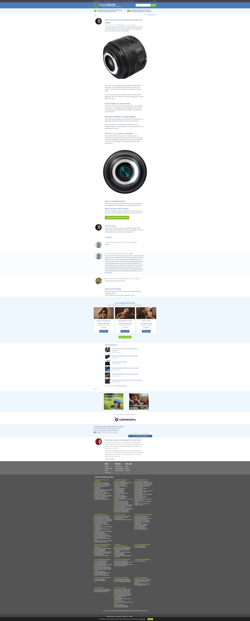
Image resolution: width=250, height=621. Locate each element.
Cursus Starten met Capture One (122, 590)
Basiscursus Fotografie (100, 494)
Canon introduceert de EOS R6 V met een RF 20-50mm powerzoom (125, 349)
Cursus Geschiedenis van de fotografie (104, 489)
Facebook (98, 432)
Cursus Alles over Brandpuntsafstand (103, 495)
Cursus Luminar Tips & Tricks (121, 517)
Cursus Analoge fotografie (141, 525)
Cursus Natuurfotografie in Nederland (103, 552)
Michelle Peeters (121, 25)
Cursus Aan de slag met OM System (123, 506)
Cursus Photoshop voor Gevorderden (103, 520)
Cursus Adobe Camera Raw (101, 522)
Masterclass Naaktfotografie (104, 320)
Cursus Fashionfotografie (120, 565)
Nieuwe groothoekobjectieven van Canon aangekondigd (125, 355)
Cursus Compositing (99, 532)
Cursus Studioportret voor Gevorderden (124, 562)
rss (127, 616)
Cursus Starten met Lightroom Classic (143, 482)
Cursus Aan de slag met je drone (122, 592)
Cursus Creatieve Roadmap (141, 519)
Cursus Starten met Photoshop (102, 517)
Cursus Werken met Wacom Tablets (123, 589)
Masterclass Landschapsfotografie (122, 547)
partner (130, 616)
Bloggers (127, 468)
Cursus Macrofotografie (100, 550)
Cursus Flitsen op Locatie (100, 565)
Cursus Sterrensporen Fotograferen (123, 552)
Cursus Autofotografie (100, 579)
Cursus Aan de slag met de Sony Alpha (124, 504)
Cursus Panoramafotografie (121, 496)
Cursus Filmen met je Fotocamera (142, 579)
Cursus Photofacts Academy (121, 605)
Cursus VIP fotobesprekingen (101, 591)
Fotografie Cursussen (98, 1)
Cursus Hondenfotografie (140, 547)
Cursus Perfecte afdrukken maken (122, 591)
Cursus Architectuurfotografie (121, 483)
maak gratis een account (129, 295)
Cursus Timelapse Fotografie (121, 503)
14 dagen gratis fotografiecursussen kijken (117, 217)
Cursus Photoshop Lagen (100, 523)
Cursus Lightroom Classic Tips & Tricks (144, 490)
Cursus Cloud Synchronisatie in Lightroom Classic (142, 504)
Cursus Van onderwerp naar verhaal (143, 518)
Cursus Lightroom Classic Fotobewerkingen (141, 492)
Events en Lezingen (119, 604)
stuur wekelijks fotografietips (140, 436)
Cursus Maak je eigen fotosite (121, 606)
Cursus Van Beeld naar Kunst (141, 517)
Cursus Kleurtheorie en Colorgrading (103, 519)
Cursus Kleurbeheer (119, 492)
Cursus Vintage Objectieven (141, 529)
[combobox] (143, 5)
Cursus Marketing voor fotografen (122, 579)
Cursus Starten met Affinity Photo (122, 595)
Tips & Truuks (108, 472)
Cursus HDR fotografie (120, 495)
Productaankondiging (152, 14)
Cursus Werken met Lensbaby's (142, 520)
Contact (127, 466)
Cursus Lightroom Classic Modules (143, 485)
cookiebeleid (142, 619)
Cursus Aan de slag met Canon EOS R (124, 508)
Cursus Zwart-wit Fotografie (141, 524)
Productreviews (118, 597)
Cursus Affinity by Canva (120, 596)
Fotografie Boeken (116, 1)
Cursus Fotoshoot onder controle (102, 566)
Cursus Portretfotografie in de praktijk (103, 564)
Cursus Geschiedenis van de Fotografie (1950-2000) (101, 497)
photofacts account (111, 616)
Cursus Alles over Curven (100, 537)
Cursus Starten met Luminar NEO (122, 516)
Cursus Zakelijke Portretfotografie (102, 572)
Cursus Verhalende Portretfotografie (103, 568)
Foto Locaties (123, 1)
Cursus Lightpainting (139, 526)
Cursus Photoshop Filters (100, 533)
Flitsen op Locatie (146, 320)
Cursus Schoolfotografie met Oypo (122, 581)
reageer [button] (134, 242)
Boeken (106, 470)
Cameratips (97, 488)
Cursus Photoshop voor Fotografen (103, 518)
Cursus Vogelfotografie (140, 546)
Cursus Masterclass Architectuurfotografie (119, 490)
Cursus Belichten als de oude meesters (124, 564)
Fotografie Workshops (107, 1)
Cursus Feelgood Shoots (100, 573)
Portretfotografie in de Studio (125, 320)
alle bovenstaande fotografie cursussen (124, 610)
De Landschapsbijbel (119, 468)
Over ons (128, 464)
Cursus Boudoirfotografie (100, 563)
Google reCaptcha (114, 432)
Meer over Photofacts (110, 458)
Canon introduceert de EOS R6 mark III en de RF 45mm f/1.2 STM (127, 380)
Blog (106, 464)
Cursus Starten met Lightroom (141, 481)
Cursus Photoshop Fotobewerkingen (103, 536)
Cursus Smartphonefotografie (121, 501)
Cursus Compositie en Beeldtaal (102, 493)
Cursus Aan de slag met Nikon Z (122, 512)
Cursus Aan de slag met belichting (102, 485)
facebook (124, 616)
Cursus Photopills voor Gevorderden (103, 590)
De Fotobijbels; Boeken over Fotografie (140, 10)
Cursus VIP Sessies (119, 601)
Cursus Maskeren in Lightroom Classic (144, 483)
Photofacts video (108, 468)
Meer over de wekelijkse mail (100, 430)
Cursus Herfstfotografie (100, 549)
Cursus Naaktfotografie (100, 571)
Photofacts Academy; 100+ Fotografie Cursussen (110, 10)
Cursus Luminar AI (119, 518)
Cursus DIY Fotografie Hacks (121, 510)
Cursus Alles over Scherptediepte (102, 484)
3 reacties (133, 25)
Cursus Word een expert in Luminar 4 (123, 519)
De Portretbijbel (118, 466)
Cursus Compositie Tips (120, 507)
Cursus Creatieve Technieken (141, 516)
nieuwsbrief (118, 616)
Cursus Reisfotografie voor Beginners (123, 482)
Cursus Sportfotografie (120, 488)
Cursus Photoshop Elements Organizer (104, 531)
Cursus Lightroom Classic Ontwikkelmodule (141, 489)
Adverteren (127, 470)
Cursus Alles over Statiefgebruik (102, 499)
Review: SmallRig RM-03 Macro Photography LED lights (125, 374)
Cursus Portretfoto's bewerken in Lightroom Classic (142, 487)
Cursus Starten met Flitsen (101, 562)
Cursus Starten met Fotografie (101, 482)
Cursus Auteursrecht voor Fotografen (123, 594)
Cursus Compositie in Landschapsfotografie (120, 554)
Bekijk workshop (103, 331)
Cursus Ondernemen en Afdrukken (123, 580)
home (96, 14)
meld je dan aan (118, 295)
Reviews (107, 466)
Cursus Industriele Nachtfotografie (122, 509)
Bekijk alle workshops (125, 337)
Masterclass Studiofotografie (121, 561)
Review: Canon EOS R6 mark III (119, 361)
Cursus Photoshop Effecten (101, 541)
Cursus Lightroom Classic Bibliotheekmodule (141, 497)
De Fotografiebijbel (119, 470)
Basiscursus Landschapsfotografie (123, 548)
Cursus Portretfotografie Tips (101, 561)
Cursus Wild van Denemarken (101, 555)
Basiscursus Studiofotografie (121, 563)
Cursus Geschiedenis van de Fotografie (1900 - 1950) (101, 491)
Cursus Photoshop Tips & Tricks (102, 534)
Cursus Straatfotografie (120, 485)
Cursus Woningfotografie (100, 580)
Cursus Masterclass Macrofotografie (103, 548)
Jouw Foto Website (130, 1)
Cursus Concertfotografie (120, 481)
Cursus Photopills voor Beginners (102, 589)
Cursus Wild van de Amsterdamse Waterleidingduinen (102, 554)
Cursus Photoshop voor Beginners (102, 516)
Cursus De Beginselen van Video (142, 580)
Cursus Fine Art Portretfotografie (102, 575)
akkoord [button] (150, 619)
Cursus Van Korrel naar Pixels (122, 502)
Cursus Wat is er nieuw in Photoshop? (103, 540)
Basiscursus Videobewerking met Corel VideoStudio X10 (142, 584)
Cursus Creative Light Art (140, 527)
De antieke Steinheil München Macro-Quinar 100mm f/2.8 (125, 368)
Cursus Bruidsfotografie (140, 561)
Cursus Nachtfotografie (120, 497)
